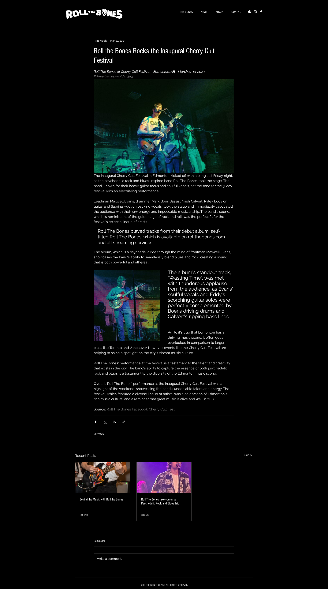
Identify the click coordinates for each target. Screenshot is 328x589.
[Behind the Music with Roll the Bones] (102, 477)
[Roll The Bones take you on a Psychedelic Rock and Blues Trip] (164, 477)
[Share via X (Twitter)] (105, 422)
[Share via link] (123, 422)
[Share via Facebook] (95, 422)
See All (248, 454)
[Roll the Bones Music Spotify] (250, 12)
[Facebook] (261, 12)
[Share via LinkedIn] (114, 422)
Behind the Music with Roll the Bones (101, 499)
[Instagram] (255, 12)
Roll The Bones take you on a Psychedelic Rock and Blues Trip (160, 501)
